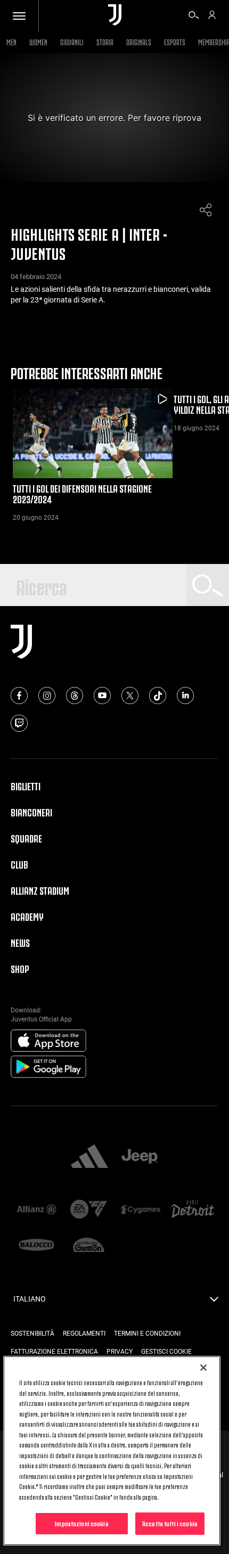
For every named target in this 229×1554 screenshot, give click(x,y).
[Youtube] (102, 695)
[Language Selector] (214, 1302)
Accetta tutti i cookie (170, 1523)
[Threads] (74, 695)
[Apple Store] (48, 1041)
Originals (138, 41)
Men (11, 41)
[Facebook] (19, 695)
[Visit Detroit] (193, 1210)
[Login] (212, 16)
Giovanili (72, 41)
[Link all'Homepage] (114, 15)
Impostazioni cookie (81, 1523)
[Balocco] (37, 1246)
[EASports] (89, 1210)
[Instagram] (46, 695)
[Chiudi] (203, 1367)
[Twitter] (129, 695)
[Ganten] (89, 1246)
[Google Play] (48, 1067)
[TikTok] (157, 695)
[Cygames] (140, 1210)
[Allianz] (37, 1210)
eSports (174, 41)
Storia (104, 41)
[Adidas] (89, 1157)
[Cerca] (193, 16)
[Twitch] (19, 723)
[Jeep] (139, 1157)
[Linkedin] (185, 695)
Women (38, 41)
